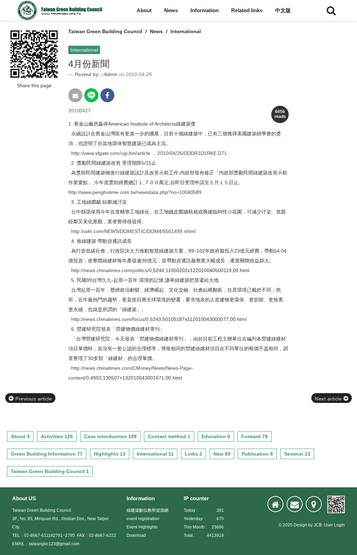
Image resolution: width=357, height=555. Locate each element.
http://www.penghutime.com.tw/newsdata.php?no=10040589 (135, 192)
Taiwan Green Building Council (105, 31)
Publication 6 (257, 454)
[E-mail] (295, 504)
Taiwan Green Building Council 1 (50, 471)
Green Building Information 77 (47, 454)
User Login (334, 525)
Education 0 (216, 436)
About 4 (20, 436)
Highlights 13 (110, 454)
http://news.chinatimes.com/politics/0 (111, 270)
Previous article (33, 399)
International (185, 31)
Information (204, 10)
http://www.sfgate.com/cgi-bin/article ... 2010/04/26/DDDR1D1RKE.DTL (149, 153)
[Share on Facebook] (107, 95)
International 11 (155, 454)
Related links (247, 10)
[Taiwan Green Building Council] (61, 10)
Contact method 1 (169, 436)
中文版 (283, 10)
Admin (110, 74)
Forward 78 (254, 436)
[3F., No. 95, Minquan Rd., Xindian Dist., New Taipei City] (314, 504)
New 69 (221, 454)
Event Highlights (142, 527)
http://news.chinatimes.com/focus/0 (110, 319)
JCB (318, 525)
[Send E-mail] (75, 95)
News (171, 10)
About (144, 10)
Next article (329, 399)
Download (136, 535)
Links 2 (193, 454)
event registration (143, 518)
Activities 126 (57, 436)
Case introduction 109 (110, 436)
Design (300, 525)
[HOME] (275, 504)
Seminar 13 (297, 454)
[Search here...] (331, 10)
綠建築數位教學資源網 (147, 510)
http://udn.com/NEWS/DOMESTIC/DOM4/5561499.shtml (133, 231)
